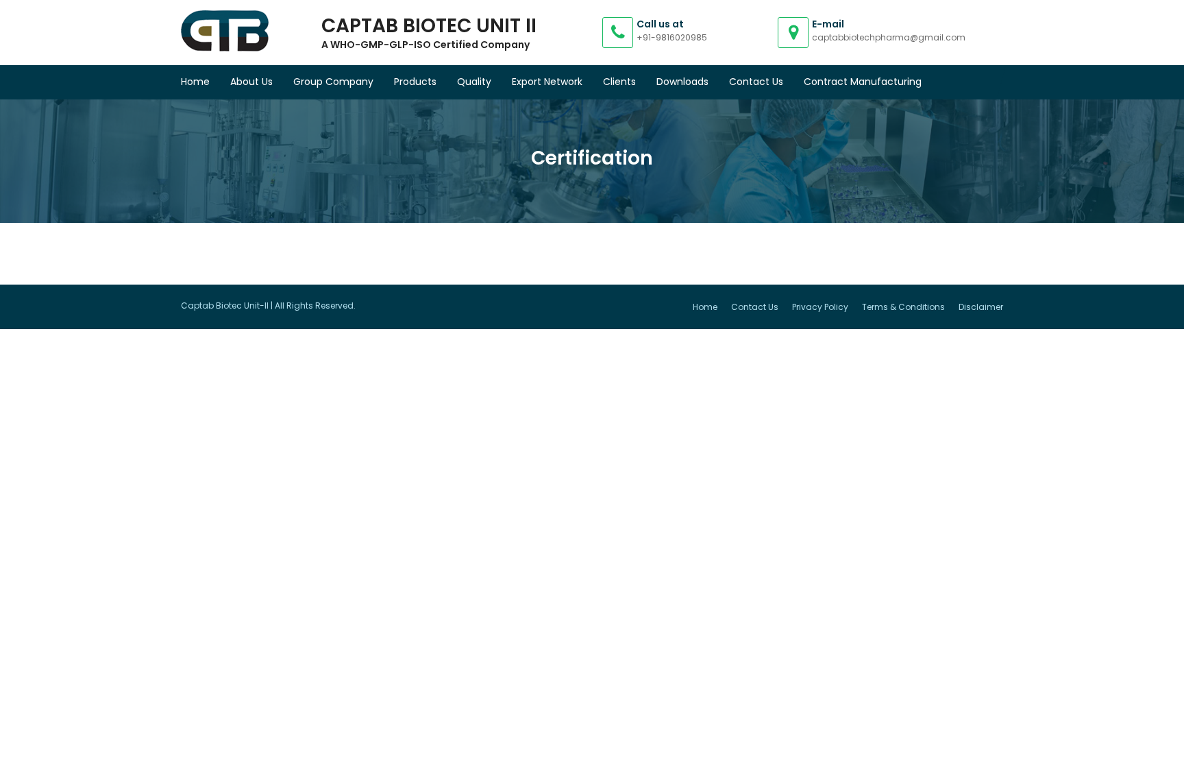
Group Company (333, 81)
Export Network (547, 81)
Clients (619, 81)
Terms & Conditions (903, 307)
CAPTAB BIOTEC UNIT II (428, 25)
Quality (474, 81)
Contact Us (756, 81)
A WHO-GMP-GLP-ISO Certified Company (425, 44)
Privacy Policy (820, 307)
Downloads (682, 81)
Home (195, 81)
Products (415, 81)
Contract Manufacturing (863, 81)
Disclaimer (981, 307)
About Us (251, 81)
